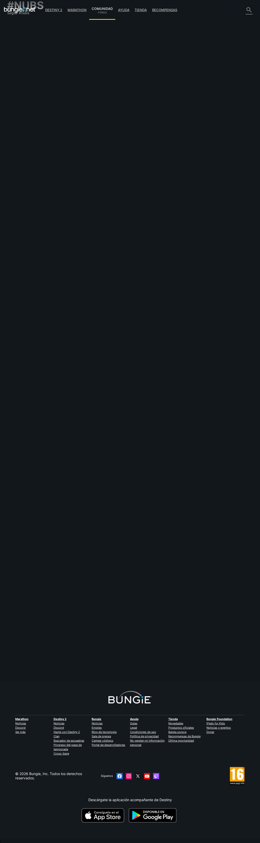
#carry (152, 481)
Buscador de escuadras (69, 740)
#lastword (172, 136)
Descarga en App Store (105, 815)
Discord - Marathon (26, 132)
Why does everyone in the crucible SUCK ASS (108, 579)
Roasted (77, 190)
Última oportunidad (181, 740)
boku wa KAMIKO (84, 588)
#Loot (109, 432)
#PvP (125, 136)
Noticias (20, 723)
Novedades (175, 723)
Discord (20, 727)
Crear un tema (84, 63)
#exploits (132, 235)
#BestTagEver (137, 186)
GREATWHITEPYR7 (155, 300)
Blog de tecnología (104, 732)
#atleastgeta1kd (162, 583)
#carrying (165, 481)
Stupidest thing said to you (92, 186)
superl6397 (149, 201)
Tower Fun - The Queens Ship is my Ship (104, 645)
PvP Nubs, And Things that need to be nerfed (108, 530)
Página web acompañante (32, 76)
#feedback (111, 136)
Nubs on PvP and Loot (89, 481)
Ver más (20, 732)
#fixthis (158, 136)
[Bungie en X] (138, 776)
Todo (14, 24)
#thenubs (180, 646)
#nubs (109, 87)
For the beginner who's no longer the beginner (108, 333)
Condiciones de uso (143, 732)
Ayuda (123, 10)
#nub (130, 432)
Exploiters (78, 235)
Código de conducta (25, 137)
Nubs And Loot (82, 431)
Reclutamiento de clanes (30, 115)
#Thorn (146, 136)
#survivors (165, 333)
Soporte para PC (24, 97)
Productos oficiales (181, 727)
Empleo (97, 727)
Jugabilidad (20, 46)
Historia (16, 41)
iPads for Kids (215, 723)
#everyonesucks (105, 583)
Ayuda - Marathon (25, 127)
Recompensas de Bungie (184, 736)
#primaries (188, 136)
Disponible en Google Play (153, 815)
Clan (56, 736)
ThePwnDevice (82, 650)
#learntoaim (126, 583)
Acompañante (21, 110)
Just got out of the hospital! (93, 284)
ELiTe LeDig (80, 387)
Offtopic (97, 87)
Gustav (146, 103)
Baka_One (78, 337)
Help (111, 481)
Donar (210, 732)
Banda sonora (177, 732)
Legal (133, 727)
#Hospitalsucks (160, 284)
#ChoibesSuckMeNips (139, 382)
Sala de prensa (101, 736)
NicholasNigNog (84, 91)
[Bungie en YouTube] (147, 776)
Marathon (77, 10)
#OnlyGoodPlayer (185, 481)
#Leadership (182, 333)
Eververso (18, 63)
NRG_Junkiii (149, 599)
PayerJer (147, 152)
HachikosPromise (84, 239)
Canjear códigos (102, 740)
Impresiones (20, 33)
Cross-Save (61, 753)
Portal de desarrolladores (108, 745)
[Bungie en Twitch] (156, 776)
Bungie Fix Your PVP (87, 136)
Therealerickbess (154, 349)
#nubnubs (143, 583)
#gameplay (170, 530)
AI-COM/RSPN (82, 141)
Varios (15, 123)
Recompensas (164, 10)
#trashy (118, 382)
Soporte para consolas (28, 102)
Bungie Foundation (219, 719)
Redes (15, 59)
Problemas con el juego (29, 67)
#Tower (155, 646)
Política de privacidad (144, 736)
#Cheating (106, 235)
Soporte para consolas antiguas (36, 106)
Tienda (141, 10)
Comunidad (102, 8)
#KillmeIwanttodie (126, 87)
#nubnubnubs (183, 583)
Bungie (96, 719)
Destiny (20, 10)
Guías (133, 723)
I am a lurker (80, 87)
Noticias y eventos (218, 727)
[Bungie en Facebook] (120, 776)
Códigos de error (24, 54)
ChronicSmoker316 (86, 288)
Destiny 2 (53, 10)
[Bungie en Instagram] (129, 776)
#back (144, 284)
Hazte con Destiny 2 (67, 732)
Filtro (102, 63)
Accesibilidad (21, 71)
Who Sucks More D (86, 382)
